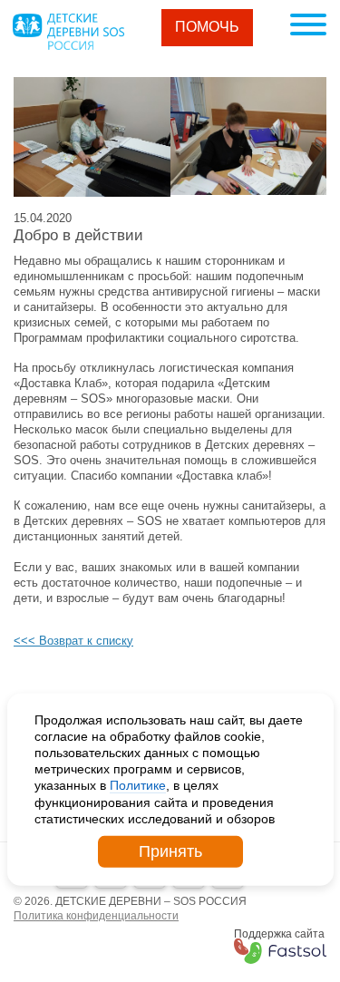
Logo (68, 32)
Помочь (207, 26)
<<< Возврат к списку (73, 640)
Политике (138, 785)
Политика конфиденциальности (96, 915)
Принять (170, 851)
